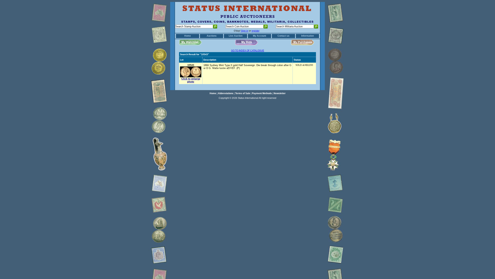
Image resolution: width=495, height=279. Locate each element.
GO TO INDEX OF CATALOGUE (247, 50)
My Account (259, 35)
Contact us (283, 35)
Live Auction (235, 35)
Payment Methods (262, 93)
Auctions (212, 35)
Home (187, 35)
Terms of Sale (242, 93)
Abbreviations (225, 93)
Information (307, 35)
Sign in (244, 30)
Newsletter (280, 93)
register (255, 30)
